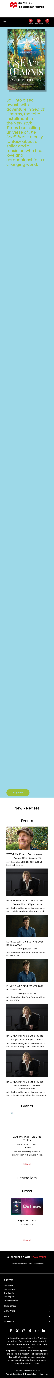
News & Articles (11, 1300)
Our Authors (9, 1289)
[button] (5, 22)
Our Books (8, 1285)
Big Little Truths (27, 1220)
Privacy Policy (30, 1374)
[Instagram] (23, 1330)
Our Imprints (9, 1296)
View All (27, 1163)
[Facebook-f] (10, 1330)
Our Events (9, 1293)
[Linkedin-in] (43, 1330)
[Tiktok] (30, 1330)
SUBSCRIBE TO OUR (27, 1257)
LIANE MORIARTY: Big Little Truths (27, 1138)
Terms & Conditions (14, 1374)
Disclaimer (44, 1374)
